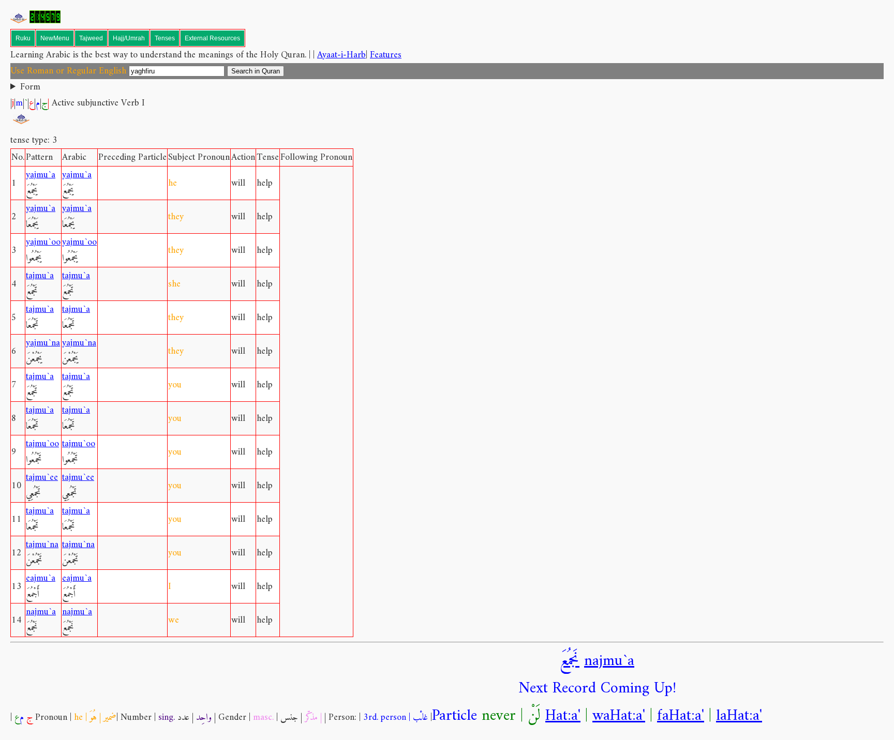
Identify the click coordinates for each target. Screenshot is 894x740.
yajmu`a (40, 175)
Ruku (23, 38)
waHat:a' (618, 716)
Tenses (165, 38)
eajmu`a (40, 578)
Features (385, 55)
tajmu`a (40, 276)
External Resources (212, 38)
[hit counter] (45, 21)
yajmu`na (43, 343)
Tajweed (91, 38)
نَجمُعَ (569, 661)
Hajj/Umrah (129, 38)
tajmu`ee (42, 478)
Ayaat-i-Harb (341, 55)
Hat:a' (562, 716)
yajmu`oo (43, 242)
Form (30, 87)
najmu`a (41, 612)
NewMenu (54, 38)
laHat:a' (739, 716)
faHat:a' (680, 716)
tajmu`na (42, 545)
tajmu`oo (42, 444)
